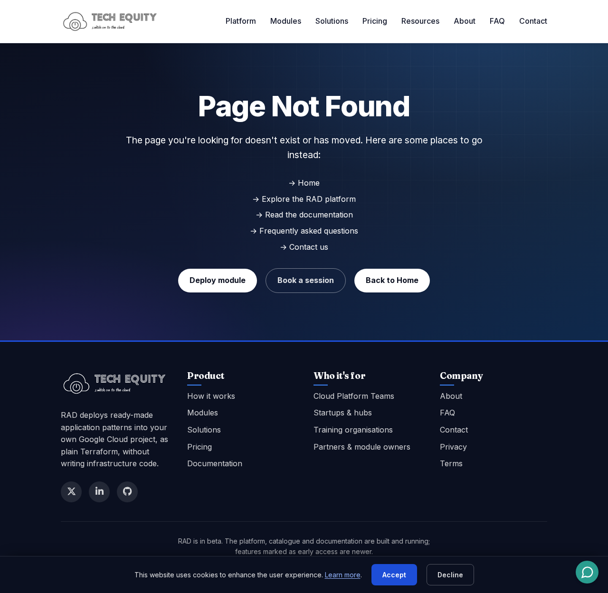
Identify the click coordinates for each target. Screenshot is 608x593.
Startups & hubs (343, 412)
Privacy (453, 447)
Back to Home (392, 280)
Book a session (305, 280)
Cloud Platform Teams (354, 396)
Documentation (214, 463)
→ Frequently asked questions (304, 230)
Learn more (343, 575)
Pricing (374, 21)
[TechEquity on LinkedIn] (99, 491)
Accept (394, 575)
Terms (451, 463)
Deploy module (218, 280)
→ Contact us (304, 247)
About (464, 21)
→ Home (304, 183)
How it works (211, 396)
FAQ (497, 21)
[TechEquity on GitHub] (127, 491)
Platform (241, 21)
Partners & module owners (362, 447)
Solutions (331, 21)
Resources (420, 21)
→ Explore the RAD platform (304, 199)
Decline (450, 575)
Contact (533, 21)
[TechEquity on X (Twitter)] (71, 491)
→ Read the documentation (304, 214)
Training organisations (353, 429)
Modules (285, 21)
